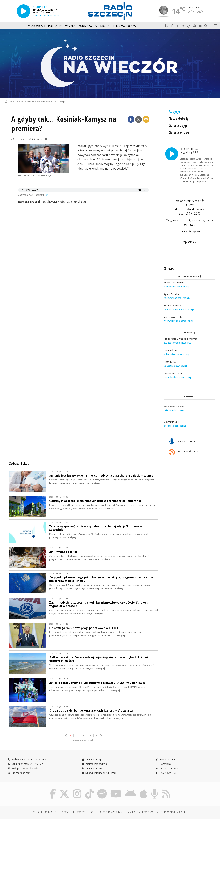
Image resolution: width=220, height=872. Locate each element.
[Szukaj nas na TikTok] (89, 789)
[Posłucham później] (47, 194)
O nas (132, 26)
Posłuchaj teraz (167, 759)
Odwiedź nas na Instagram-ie (183, 26)
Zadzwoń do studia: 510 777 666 (28, 759)
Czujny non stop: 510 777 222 (27, 763)
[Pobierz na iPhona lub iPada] (143, 789)
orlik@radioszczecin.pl (175, 425)
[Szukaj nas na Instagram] (77, 789)
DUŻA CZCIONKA (168, 768)
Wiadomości (36, 26)
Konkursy (85, 26)
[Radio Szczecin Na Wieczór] (110, 63)
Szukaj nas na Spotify (194, 26)
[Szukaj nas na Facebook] (53, 789)
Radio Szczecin (16, 101)
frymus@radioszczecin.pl (177, 286)
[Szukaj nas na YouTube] (116, 789)
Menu (215, 26)
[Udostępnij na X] (138, 119)
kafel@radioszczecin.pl (176, 410)
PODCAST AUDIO (186, 441)
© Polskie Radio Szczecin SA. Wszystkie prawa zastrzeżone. (64, 812)
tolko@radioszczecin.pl (176, 365)
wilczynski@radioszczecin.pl (178, 321)
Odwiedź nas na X (177, 26)
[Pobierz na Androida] (130, 789)
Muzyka (70, 26)
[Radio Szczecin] (110, 11)
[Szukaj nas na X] (64, 789)
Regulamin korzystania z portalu (113, 812)
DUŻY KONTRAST (169, 772)
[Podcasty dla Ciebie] (154, 789)
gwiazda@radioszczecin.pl (178, 342)
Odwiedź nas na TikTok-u (189, 26)
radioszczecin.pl (93, 759)
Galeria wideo (179, 132)
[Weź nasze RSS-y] (166, 789)
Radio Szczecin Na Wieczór (40, 101)
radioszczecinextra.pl (96, 763)
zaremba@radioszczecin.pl (178, 377)
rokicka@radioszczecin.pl (177, 298)
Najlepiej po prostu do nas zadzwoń (166, 26)
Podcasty (55, 26)
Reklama (119, 26)
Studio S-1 (102, 26)
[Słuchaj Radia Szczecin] (23, 11)
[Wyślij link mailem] (146, 119)
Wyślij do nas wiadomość (200, 26)
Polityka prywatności (143, 812)
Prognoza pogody (20, 772)
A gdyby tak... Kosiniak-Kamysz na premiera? (63, 123)
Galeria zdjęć (178, 125)
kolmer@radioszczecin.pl (177, 354)
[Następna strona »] (101, 735)
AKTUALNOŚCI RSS (187, 451)
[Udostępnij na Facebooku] (131, 119)
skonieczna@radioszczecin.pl (179, 309)
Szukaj (206, 26)
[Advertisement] (30, 844)
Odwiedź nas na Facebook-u (172, 26)
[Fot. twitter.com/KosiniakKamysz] (43, 158)
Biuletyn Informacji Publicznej (100, 772)
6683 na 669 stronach (83, 740)
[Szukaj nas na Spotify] (102, 789)
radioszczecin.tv (93, 768)
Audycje (61, 101)
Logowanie (165, 763)
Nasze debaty (179, 118)
